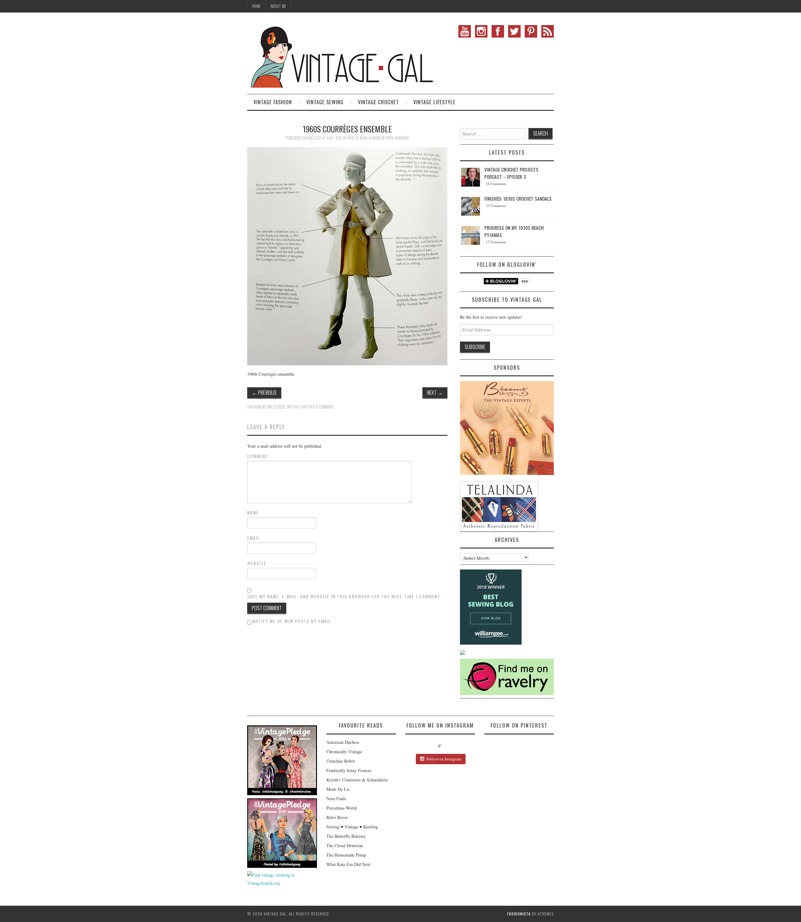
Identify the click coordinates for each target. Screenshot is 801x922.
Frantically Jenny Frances (348, 770)
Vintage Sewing (325, 102)
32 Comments (496, 205)
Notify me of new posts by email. (293, 621)
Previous (264, 392)
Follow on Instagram (443, 759)
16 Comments (496, 183)
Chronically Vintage (344, 752)
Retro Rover (337, 817)
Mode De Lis (337, 789)
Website (256, 563)
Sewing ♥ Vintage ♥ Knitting (352, 827)
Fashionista (519, 914)
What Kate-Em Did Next (348, 864)
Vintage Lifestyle (434, 102)
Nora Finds (336, 798)
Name (253, 512)
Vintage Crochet (378, 102)
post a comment (320, 407)
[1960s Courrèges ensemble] (347, 256)
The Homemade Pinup (346, 855)
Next (435, 392)
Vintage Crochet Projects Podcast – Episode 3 (511, 173)
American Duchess (342, 742)
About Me (278, 6)
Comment (257, 456)
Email (253, 538)
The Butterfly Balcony (346, 836)
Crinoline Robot (340, 761)
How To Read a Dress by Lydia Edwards (378, 138)
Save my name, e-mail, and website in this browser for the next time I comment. (344, 596)
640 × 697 (334, 138)
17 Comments (496, 242)
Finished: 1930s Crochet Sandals (518, 198)
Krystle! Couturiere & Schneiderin (357, 780)
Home (256, 6)
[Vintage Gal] (341, 56)
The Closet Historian (344, 845)
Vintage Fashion (272, 102)
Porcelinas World (341, 808)
